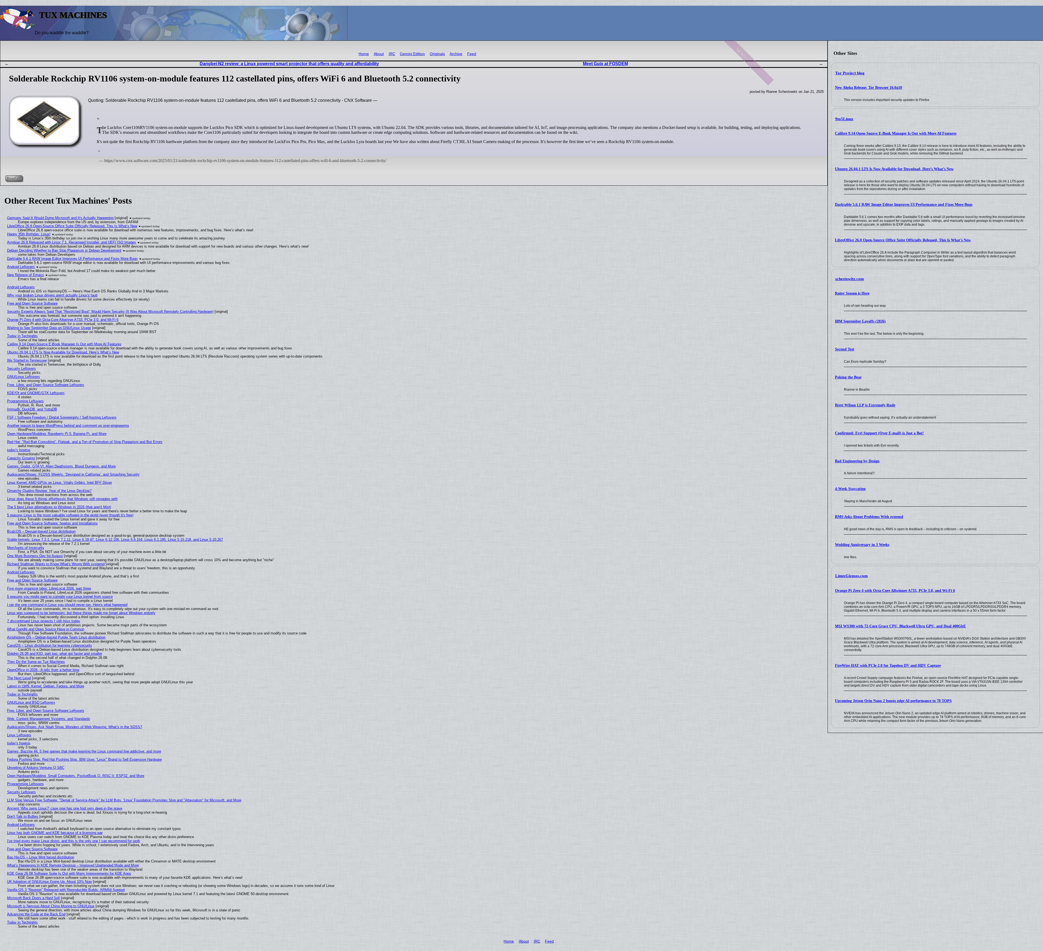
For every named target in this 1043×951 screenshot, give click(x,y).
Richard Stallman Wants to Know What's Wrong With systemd (56, 564)
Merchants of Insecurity (25, 548)
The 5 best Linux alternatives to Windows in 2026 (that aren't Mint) (59, 507)
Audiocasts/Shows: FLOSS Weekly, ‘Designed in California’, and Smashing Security (73, 474)
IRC (392, 54)
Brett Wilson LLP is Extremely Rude (865, 405)
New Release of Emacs (25, 275)
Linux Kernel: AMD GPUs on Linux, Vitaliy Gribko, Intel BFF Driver (59, 483)
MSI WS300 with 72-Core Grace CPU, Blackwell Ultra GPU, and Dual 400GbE (900, 626)
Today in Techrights (22, 336)
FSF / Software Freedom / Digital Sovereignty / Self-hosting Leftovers (62, 417)
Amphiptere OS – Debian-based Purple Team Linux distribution (56, 637)
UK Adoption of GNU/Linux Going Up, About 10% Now (49, 882)
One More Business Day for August (35, 556)
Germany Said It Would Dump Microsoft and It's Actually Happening (60, 218)
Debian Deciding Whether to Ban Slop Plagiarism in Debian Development (64, 250)
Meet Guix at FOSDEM (605, 63)
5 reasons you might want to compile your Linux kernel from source (60, 597)
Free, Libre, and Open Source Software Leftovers (45, 385)
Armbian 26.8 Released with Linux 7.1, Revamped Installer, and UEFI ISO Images (71, 242)
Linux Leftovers (19, 735)
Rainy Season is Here (852, 293)
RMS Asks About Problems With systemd (869, 517)
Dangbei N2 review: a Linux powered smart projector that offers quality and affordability (289, 63)
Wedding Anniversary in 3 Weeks (862, 545)
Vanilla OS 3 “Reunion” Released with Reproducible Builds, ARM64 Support (66, 890)
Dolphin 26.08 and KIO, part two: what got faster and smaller (54, 654)
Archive (456, 54)
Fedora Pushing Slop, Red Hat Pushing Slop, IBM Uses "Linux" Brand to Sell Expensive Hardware (84, 759)
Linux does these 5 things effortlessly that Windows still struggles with (62, 499)
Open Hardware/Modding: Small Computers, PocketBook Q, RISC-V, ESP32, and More (75, 776)
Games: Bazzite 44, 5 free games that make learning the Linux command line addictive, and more (84, 751)
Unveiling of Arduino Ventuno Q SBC (35, 768)
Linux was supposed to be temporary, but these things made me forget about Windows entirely (81, 613)
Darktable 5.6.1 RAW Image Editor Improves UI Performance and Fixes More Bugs (903, 205)
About (379, 54)
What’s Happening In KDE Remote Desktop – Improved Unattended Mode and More (73, 865)
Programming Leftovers (25, 401)
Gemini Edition (412, 54)
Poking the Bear (848, 377)
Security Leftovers (21, 369)
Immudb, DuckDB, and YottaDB (32, 409)
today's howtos (18, 450)
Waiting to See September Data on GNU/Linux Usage (49, 328)
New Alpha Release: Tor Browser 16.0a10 (868, 88)
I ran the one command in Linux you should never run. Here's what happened (67, 605)
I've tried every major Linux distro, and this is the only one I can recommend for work (73, 841)
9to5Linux (844, 119)
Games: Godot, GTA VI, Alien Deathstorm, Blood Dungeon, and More (61, 466)
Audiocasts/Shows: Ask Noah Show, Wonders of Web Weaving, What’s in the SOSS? (74, 727)
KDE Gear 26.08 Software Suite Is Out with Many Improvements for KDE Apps (69, 873)
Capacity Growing (21, 458)
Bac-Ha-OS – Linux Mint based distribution (40, 857)
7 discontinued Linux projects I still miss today (43, 621)
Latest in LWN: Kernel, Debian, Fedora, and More (45, 686)
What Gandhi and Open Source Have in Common (45, 629)
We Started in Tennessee (27, 360)
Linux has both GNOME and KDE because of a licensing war (55, 833)
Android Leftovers (21, 267)
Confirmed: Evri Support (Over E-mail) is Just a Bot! (879, 433)
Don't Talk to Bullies (22, 816)
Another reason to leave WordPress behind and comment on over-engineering (68, 426)
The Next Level (19, 678)
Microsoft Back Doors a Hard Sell (33, 898)
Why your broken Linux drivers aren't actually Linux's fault (52, 295)
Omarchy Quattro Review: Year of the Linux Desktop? (49, 491)
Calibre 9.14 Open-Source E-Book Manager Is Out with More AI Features (895, 133)
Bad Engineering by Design (857, 461)
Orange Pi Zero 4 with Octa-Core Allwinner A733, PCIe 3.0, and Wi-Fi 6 (895, 591)
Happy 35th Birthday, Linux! (29, 234)
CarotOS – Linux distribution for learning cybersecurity (49, 645)
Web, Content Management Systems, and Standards (48, 719)
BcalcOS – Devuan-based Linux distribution (41, 531)
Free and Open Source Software (32, 303)
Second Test (844, 349)
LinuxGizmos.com (851, 576)
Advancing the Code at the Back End (36, 914)
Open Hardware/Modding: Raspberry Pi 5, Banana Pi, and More (56, 434)
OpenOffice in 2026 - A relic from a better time (43, 670)
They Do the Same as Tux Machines (36, 662)
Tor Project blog (850, 73)
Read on (14, 178)
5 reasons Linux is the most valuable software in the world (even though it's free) (70, 515)
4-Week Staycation (850, 489)
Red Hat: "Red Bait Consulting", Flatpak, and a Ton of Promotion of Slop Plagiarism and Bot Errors (84, 442)
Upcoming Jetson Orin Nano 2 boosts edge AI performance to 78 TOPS (893, 701)
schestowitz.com (849, 279)
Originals (437, 54)
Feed (471, 54)
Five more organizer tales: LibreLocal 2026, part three (49, 588)
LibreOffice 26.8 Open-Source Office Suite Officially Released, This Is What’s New (903, 240)
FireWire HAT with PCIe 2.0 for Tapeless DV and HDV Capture (888, 666)
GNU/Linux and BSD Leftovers (31, 702)
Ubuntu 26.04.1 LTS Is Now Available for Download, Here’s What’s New (894, 169)
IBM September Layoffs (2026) (860, 321)
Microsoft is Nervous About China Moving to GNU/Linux (51, 906)
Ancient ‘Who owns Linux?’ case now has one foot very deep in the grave (64, 808)
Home (364, 54)
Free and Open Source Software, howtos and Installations (52, 523)
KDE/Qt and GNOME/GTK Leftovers (36, 393)
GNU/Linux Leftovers (23, 377)
